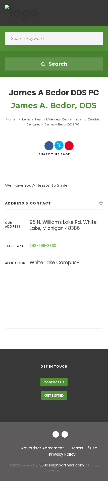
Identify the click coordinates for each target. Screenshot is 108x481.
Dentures (33, 124)
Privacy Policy (62, 454)
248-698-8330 (43, 245)
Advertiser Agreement (42, 448)
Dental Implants (74, 119)
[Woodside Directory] (21, 13)
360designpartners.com (61, 465)
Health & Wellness (47, 119)
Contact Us (54, 382)
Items (26, 119)
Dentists (94, 119)
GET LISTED (54, 395)
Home (10, 119)
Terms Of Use (84, 448)
